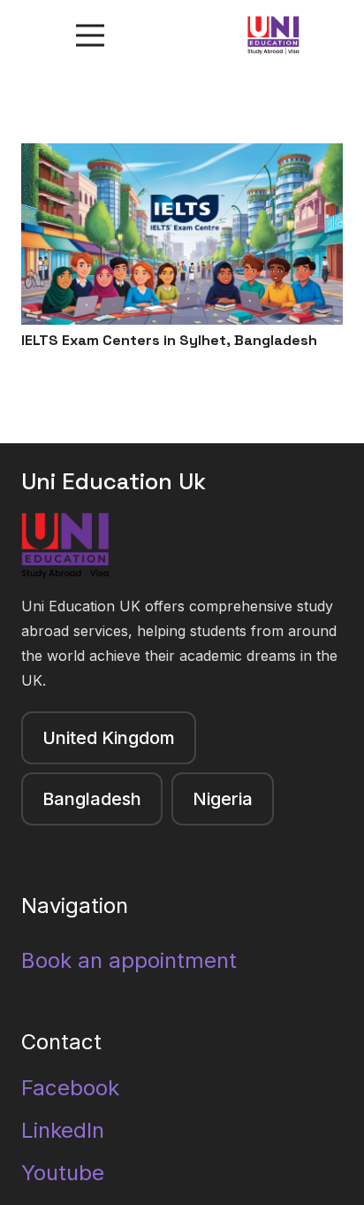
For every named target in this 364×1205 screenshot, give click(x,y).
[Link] (273, 36)
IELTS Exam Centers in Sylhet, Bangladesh (169, 340)
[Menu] (90, 35)
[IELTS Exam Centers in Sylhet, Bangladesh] (182, 156)
